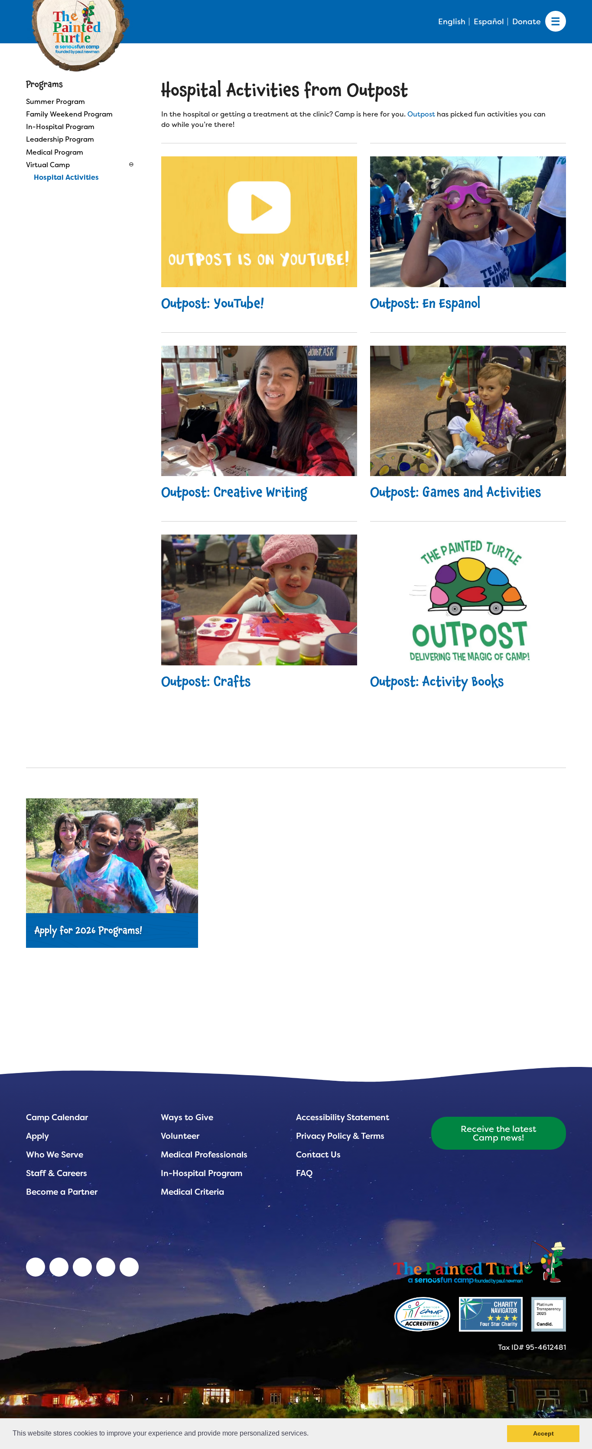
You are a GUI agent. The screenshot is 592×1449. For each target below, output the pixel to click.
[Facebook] (82, 1267)
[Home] (479, 1261)
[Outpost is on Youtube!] (259, 221)
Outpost (421, 114)
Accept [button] (543, 1433)
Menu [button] (555, 21)
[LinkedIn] (35, 1267)
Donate (526, 21)
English (451, 21)
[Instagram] (129, 1267)
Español (489, 21)
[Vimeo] (105, 1267)
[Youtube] (58, 1267)
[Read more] (468, 221)
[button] (311, 1434)
